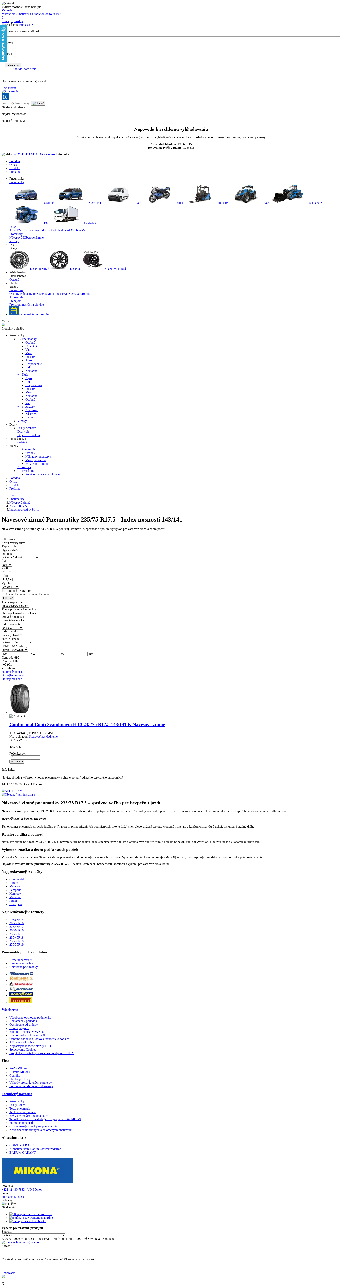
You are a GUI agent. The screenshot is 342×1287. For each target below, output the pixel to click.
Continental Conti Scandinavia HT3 (87, 724)
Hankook (15, 893)
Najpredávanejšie (12, 671)
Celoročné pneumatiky (24, 967)
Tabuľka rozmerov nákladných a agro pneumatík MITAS (45, 1119)
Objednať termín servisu (34, 314)
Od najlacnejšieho (13, 675)
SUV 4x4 (95, 202)
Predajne (15, 171)
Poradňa (15, 161)
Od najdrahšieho (12, 679)
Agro (267, 202)
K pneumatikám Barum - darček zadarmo (35, 1149)
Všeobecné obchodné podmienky (30, 1017)
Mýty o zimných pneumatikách (29, 1115)
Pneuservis (16, 290)
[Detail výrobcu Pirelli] (21, 1002)
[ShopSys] (21, 1242)
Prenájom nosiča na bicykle (27, 304)
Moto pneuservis (58, 293)
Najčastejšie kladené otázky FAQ (30, 1046)
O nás (13, 164)
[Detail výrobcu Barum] (21, 974)
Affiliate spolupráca (22, 1042)
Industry (223, 202)
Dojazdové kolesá (114, 268)
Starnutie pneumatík (22, 1122)
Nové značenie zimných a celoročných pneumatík (41, 1130)
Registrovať (9, 87)
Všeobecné (10, 1010)
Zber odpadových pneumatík (28, 1035)
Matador (15, 886)
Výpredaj (7, 10)
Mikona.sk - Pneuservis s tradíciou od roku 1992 (32, 14)
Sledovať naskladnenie (43, 736)
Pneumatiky (17, 182)
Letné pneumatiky (21, 959)
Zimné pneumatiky (21, 963)
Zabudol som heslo (24, 68)
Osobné (48, 202)
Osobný (15, 293)
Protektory (16, 234)
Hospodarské (31, 230)
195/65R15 (17, 919)
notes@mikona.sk (13, 1196)
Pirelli (13, 900)
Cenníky (15, 1075)
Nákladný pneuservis (33, 293)
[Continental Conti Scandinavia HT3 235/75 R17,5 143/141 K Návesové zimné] (20, 712)
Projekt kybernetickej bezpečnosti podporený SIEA (42, 1053)
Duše (13, 226)
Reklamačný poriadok (23, 1021)
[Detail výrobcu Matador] (21, 984)
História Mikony (20, 1072)
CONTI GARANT (22, 1145)
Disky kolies (17, 1105)
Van (138, 202)
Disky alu (76, 268)
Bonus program (19, 1028)
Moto (180, 202)
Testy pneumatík (20, 1108)
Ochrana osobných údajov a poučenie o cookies (39, 1038)
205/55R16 (17, 923)
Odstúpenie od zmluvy (24, 1024)
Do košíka (17, 761)
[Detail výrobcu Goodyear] (21, 995)
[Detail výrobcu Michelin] (21, 990)
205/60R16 (17, 930)
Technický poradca (17, 1094)
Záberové (29, 237)
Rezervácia (8, 1273)
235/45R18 (17, 937)
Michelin (15, 897)
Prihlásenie (26, 24)
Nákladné (89, 223)
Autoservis (16, 297)
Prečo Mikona (18, 1068)
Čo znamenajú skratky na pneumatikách (34, 1126)
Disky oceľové (39, 268)
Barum (14, 882)
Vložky (14, 241)
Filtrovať (8, 598)
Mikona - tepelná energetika (27, 1031)
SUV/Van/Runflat (80, 293)
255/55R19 (17, 944)
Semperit (15, 890)
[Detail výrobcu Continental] (21, 980)
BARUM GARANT (23, 1152)
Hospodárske (313, 202)
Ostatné (14, 279)
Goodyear (16, 904)
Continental (17, 879)
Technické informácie (23, 1112)
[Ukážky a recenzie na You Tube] (31, 1214)
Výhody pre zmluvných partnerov (31, 1082)
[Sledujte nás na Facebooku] (28, 1221)
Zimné (39, 237)
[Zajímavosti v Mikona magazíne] (31, 1217)
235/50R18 (17, 941)
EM (46, 223)
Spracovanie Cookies (23, 1049)
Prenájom (15, 301)
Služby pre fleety (20, 1079)
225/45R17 (17, 926)
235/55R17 (17, 934)
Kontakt (15, 168)
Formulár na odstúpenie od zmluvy (31, 1086)
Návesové (16, 237)
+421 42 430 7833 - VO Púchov (35, 154)
